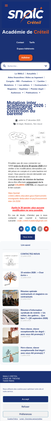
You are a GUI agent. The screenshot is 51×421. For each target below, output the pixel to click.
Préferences (25, 414)
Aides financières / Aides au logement (25, 77)
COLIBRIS (20, 185)
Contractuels (41, 85)
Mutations (9, 85)
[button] (21, 229)
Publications (32, 93)
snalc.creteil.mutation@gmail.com (32, 220)
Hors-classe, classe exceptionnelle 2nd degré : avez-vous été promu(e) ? (33, 350)
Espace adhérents (25, 48)
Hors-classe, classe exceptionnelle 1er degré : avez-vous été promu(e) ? (33, 331)
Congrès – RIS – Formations (19, 81)
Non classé (37, 124)
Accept (25, 399)
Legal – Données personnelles (30, 419)
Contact (20, 42)
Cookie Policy (12, 419)
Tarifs (32, 42)
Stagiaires (12, 89)
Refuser (25, 406)
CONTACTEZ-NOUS (30, 254)
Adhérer (25, 57)
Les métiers (24, 85)
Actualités (31, 74)
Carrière (41, 81)
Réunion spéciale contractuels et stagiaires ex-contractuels (34, 294)
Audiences (16, 93)
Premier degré (37, 89)
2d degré (20, 124)
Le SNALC (19, 74)
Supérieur (23, 89)
